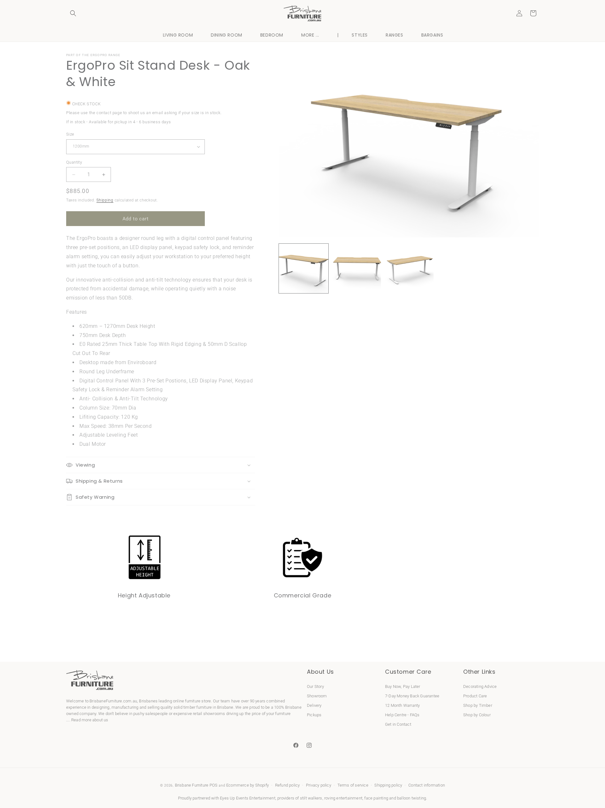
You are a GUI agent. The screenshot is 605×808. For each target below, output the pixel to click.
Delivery (314, 705)
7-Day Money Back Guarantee (412, 696)
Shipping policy (388, 785)
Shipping (104, 200)
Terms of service (352, 785)
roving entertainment (343, 798)
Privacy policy (318, 785)
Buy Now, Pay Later (402, 686)
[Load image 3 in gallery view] (409, 268)
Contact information (426, 785)
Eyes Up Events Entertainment (247, 798)
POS (214, 785)
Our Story (315, 686)
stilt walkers (311, 798)
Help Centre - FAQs (402, 714)
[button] (73, 13)
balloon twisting (411, 798)
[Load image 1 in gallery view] (303, 268)
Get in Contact (398, 724)
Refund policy (287, 785)
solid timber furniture (193, 707)
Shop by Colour (477, 714)
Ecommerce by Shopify (247, 785)
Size (70, 134)
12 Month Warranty (402, 705)
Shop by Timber (477, 705)
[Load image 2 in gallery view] (356, 268)
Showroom (317, 696)
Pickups (314, 714)
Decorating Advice (480, 686)
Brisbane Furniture (192, 785)
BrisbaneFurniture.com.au (113, 701)
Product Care (475, 696)
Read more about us (89, 720)
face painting (376, 798)
